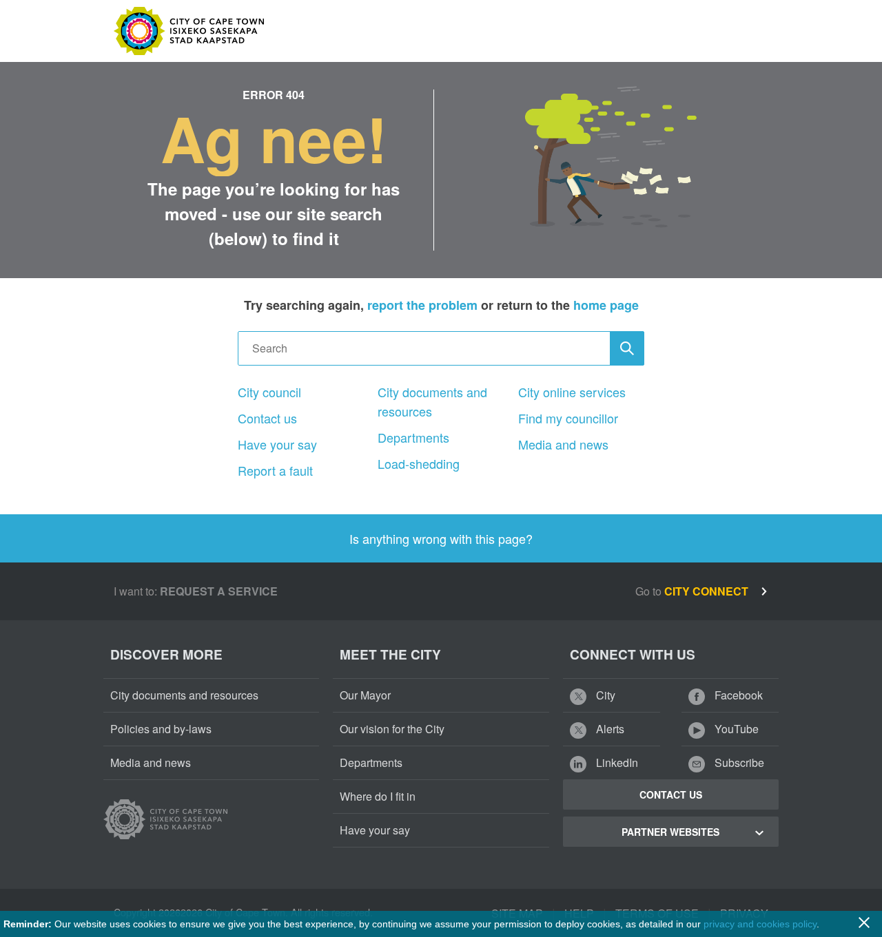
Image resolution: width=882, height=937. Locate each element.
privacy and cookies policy (760, 923)
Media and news (563, 444)
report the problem (422, 305)
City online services (572, 392)
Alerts (608, 729)
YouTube (735, 729)
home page (606, 305)
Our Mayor (365, 695)
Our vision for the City (392, 729)
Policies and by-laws (161, 729)
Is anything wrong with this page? (441, 538)
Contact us (267, 418)
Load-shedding (419, 463)
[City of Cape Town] (165, 819)
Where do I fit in (378, 796)
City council (269, 392)
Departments (413, 437)
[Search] (627, 348)
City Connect (707, 591)
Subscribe (738, 762)
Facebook (737, 695)
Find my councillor (568, 418)
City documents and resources (432, 401)
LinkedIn (615, 762)
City (604, 695)
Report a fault (275, 470)
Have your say (277, 444)
